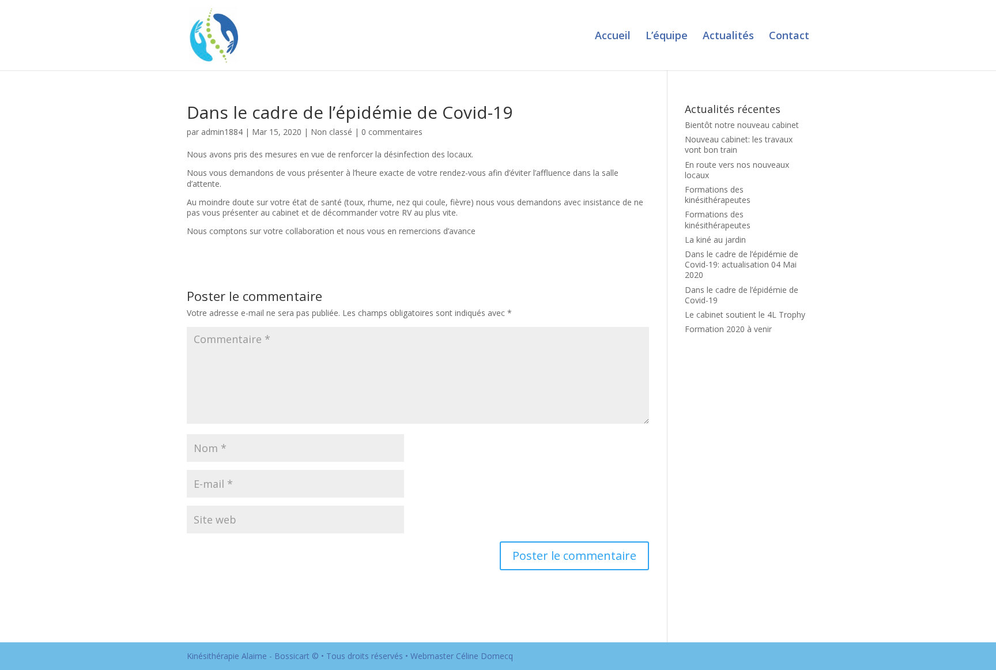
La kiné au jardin (715, 239)
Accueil (613, 36)
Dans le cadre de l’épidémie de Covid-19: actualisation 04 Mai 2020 (741, 264)
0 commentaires (391, 131)
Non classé (331, 131)
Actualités (728, 36)
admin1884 (222, 131)
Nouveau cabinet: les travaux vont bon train (739, 144)
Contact (789, 36)
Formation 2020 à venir (728, 328)
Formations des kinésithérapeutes (717, 194)
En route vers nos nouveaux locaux (737, 169)
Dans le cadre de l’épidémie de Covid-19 (741, 295)
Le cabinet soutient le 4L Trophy (745, 314)
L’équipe (667, 36)
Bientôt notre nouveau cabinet (742, 124)
